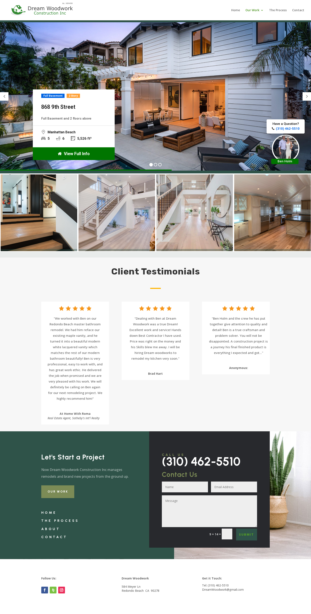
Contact (298, 10)
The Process (278, 10)
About (50, 529)
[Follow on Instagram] (61, 590)
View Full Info (77, 153)
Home (235, 10)
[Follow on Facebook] (44, 590)
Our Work (252, 10)
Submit (246, 534)
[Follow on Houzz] (53, 590)
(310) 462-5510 (201, 461)
